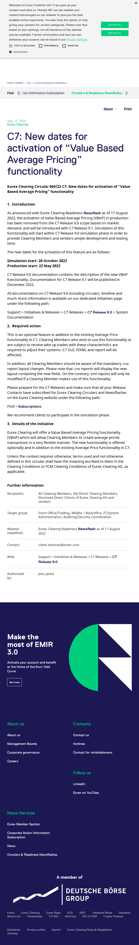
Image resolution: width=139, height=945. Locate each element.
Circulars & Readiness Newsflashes (50, 82)
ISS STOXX (90, 916)
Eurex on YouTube (86, 793)
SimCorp (71, 916)
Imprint (57, 929)
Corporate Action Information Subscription (34, 93)
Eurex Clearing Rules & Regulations (89, 929)
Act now (14, 682)
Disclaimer (14, 929)
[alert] (69, 29)
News (11, 846)
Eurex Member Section (23, 824)
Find (29, 82)
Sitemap (12, 933)
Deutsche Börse (102, 912)
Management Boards (22, 744)
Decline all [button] (114, 33)
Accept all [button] (115, 25)
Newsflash (92, 213)
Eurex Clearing (15, 82)
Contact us (81, 735)
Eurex (11, 912)
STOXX (54, 916)
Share (109, 109)
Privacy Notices (76, 39)
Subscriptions (29, 406)
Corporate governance (23, 752)
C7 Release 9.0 (99, 312)
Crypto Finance (113, 916)
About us (13, 735)
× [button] (135, 3)
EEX (70, 912)
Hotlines (79, 744)
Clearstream (35, 916)
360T (83, 912)
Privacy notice (36, 929)
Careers (12, 761)
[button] (10, 45)
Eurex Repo (54, 912)
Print (128, 109)
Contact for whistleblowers (92, 752)
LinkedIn (79, 784)
